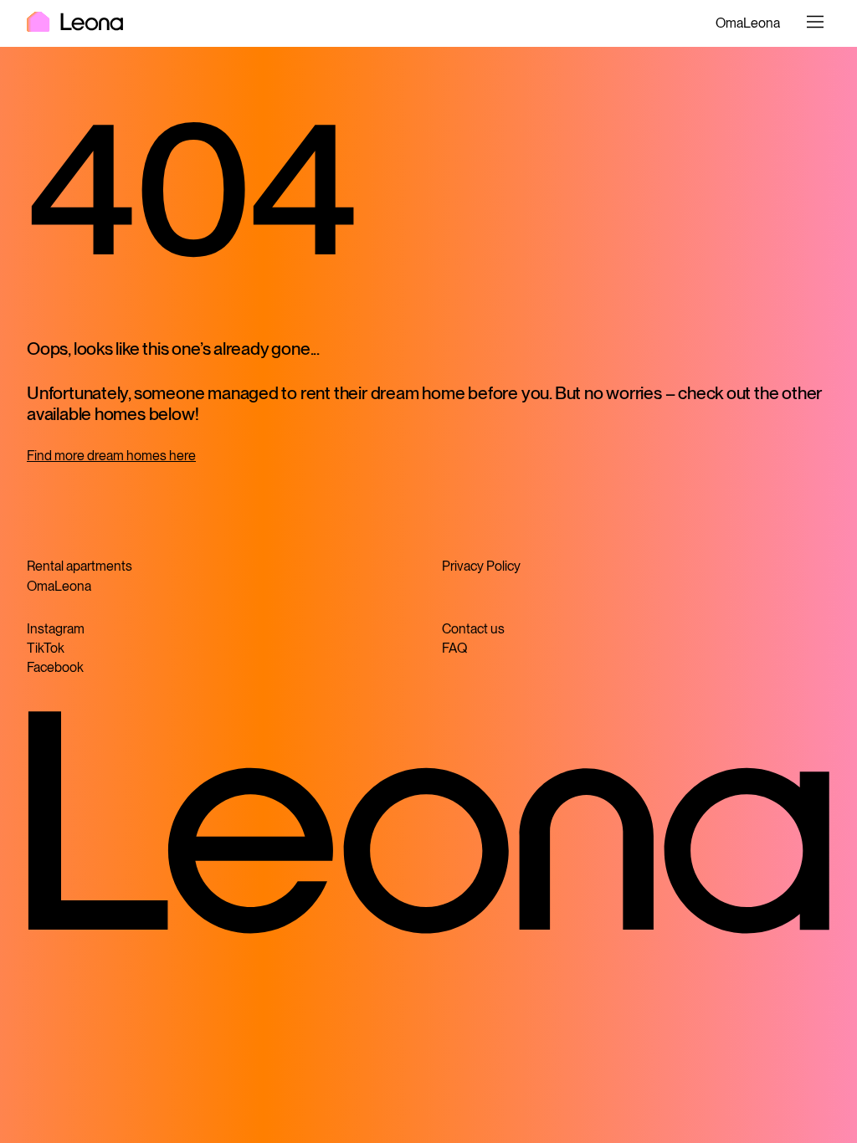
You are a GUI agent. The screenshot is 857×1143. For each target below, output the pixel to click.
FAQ (454, 648)
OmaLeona (748, 23)
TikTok (45, 648)
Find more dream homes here (111, 456)
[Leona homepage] (75, 23)
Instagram (56, 629)
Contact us (473, 629)
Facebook (55, 667)
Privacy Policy (481, 566)
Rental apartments (79, 566)
